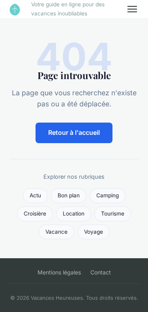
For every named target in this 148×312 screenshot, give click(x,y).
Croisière (35, 213)
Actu (35, 195)
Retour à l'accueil (74, 132)
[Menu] (132, 9)
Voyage (93, 232)
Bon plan (69, 195)
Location (73, 213)
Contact (100, 272)
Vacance (56, 232)
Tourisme (112, 213)
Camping (107, 195)
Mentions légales (59, 272)
